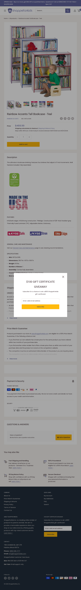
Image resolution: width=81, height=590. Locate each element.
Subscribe (40, 307)
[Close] (63, 276)
